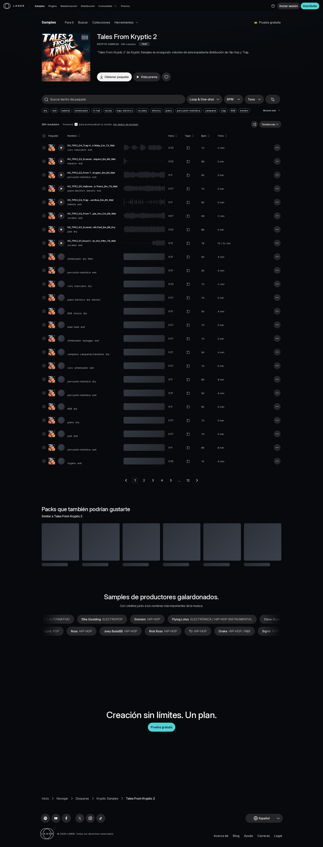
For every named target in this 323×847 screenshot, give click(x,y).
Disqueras (82, 811)
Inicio (45, 811)
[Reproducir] (66, 57)
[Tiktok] (100, 830)
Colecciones (101, 22)
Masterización (69, 5)
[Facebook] (66, 830)
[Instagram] (90, 830)
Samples (40, 5)
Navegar (62, 811)
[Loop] (188, 147)
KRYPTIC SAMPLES (108, 44)
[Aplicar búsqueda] (46, 99)
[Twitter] (79, 830)
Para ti (69, 22)
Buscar (83, 22)
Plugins (52, 5)
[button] (273, 6)
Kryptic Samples (107, 811)
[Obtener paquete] (71, 542)
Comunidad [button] (105, 5)
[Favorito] (166, 76)
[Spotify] (45, 830)
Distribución (88, 5)
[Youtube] (55, 830)
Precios (125, 5)
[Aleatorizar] (254, 124)
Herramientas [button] (124, 22)
